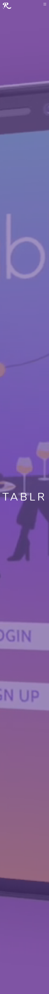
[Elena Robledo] (6, 6)
